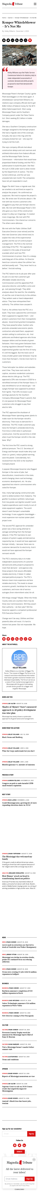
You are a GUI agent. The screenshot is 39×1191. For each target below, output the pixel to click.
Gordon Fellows (14, 780)
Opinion (10, 18)
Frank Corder (11, 942)
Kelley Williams (13, 734)
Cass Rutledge (14, 1000)
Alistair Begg (13, 1057)
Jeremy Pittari (11, 954)
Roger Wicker (13, 1073)
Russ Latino (12, 800)
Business (5, 988)
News (4, 942)
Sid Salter (11, 703)
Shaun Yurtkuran (14, 853)
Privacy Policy (25, 1185)
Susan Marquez (13, 1044)
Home (4, 18)
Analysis (5, 873)
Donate (19, 1152)
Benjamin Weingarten (16, 873)
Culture (5, 1030)
